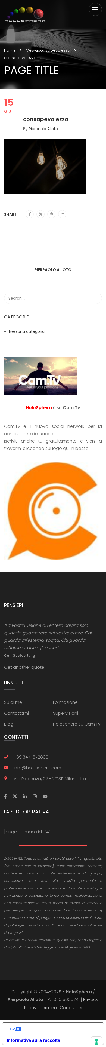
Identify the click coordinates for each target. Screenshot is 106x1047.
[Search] (95, 298)
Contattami (16, 713)
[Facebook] (30, 214)
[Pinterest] (51, 214)
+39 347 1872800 (31, 757)
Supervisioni (65, 713)
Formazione (65, 702)
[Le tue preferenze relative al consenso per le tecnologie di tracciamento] (96, 1042)
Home (10, 50)
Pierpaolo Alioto (43, 128)
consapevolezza (54, 50)
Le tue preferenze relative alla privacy (58, 1029)
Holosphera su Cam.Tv (77, 724)
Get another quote (24, 667)
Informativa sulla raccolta (33, 1040)
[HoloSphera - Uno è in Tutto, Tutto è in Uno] (25, 14)
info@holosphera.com (37, 768)
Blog (8, 724)
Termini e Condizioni (61, 1008)
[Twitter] (41, 214)
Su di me (13, 702)
